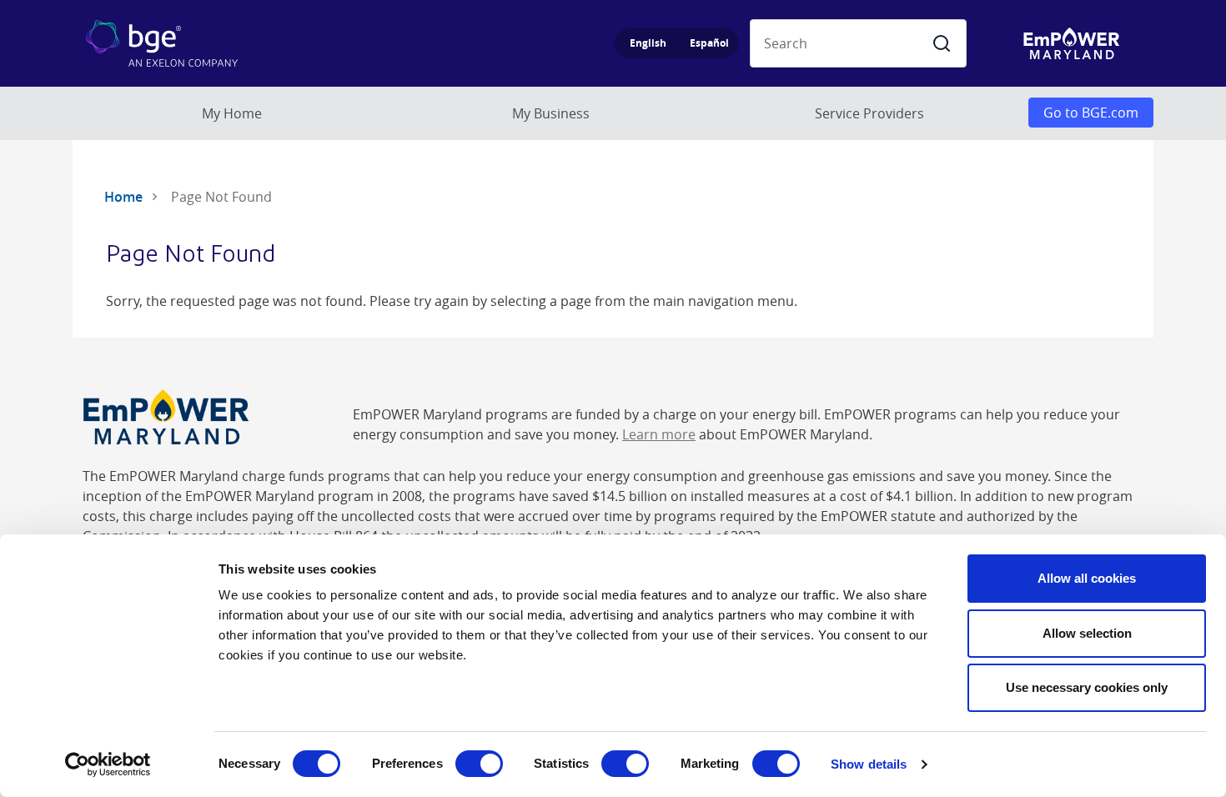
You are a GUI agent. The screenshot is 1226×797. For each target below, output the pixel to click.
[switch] (479, 763)
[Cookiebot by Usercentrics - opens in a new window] (108, 764)
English (648, 43)
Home (123, 197)
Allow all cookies (1087, 578)
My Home (232, 113)
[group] (676, 43)
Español (709, 43)
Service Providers (869, 113)
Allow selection (1087, 633)
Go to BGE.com (1090, 112)
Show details (869, 764)
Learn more (659, 434)
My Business (551, 113)
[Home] (156, 43)
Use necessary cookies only (1087, 687)
